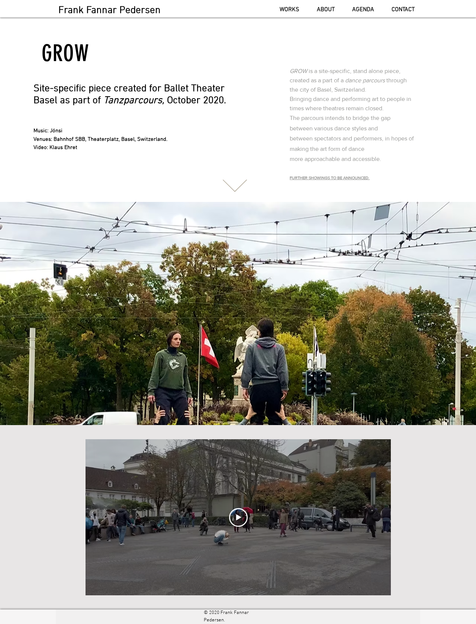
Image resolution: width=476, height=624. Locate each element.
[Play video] (238, 517)
